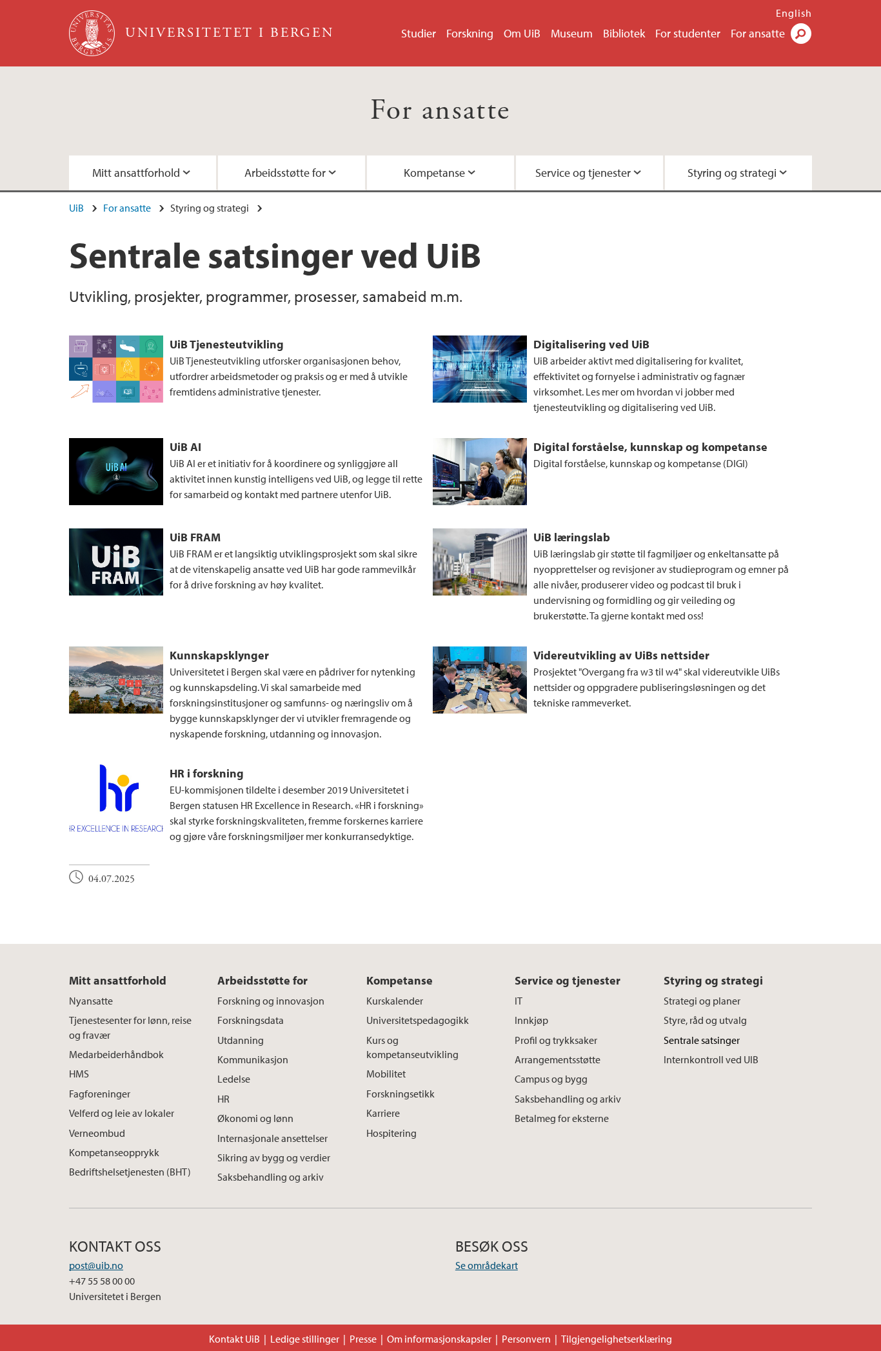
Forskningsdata (250, 1020)
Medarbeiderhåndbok (116, 1054)
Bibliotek (624, 33)
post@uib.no (96, 1265)
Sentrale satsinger (702, 1040)
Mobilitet (386, 1073)
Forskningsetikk (400, 1093)
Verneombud (97, 1132)
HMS (79, 1073)
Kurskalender (394, 1000)
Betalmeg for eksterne (562, 1118)
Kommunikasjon (252, 1059)
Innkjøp (531, 1020)
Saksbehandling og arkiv (270, 1176)
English (794, 12)
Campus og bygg (551, 1078)
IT (518, 1000)
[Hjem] (93, 33)
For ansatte (758, 33)
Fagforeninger (99, 1093)
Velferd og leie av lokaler (121, 1112)
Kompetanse (434, 172)
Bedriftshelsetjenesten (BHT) (130, 1171)
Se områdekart (486, 1265)
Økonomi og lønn (255, 1118)
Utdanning (240, 1040)
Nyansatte (91, 1000)
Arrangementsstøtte (557, 1059)
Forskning (469, 33)
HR (223, 1098)
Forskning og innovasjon (270, 1000)
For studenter (687, 33)
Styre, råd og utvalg (705, 1020)
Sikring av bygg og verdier (273, 1157)
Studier (418, 33)
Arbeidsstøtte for (285, 172)
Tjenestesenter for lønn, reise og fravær (130, 1027)
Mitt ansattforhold (136, 172)
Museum (572, 33)
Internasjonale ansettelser (272, 1138)
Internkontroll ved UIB (711, 1059)
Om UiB (522, 33)
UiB (76, 207)
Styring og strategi (732, 172)
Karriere (383, 1112)
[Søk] (801, 33)
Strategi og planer (702, 1000)
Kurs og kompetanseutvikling (412, 1047)
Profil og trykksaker (556, 1040)
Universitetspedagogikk (417, 1020)
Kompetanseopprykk (114, 1152)
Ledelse (233, 1078)
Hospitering (391, 1132)
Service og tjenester (583, 172)
